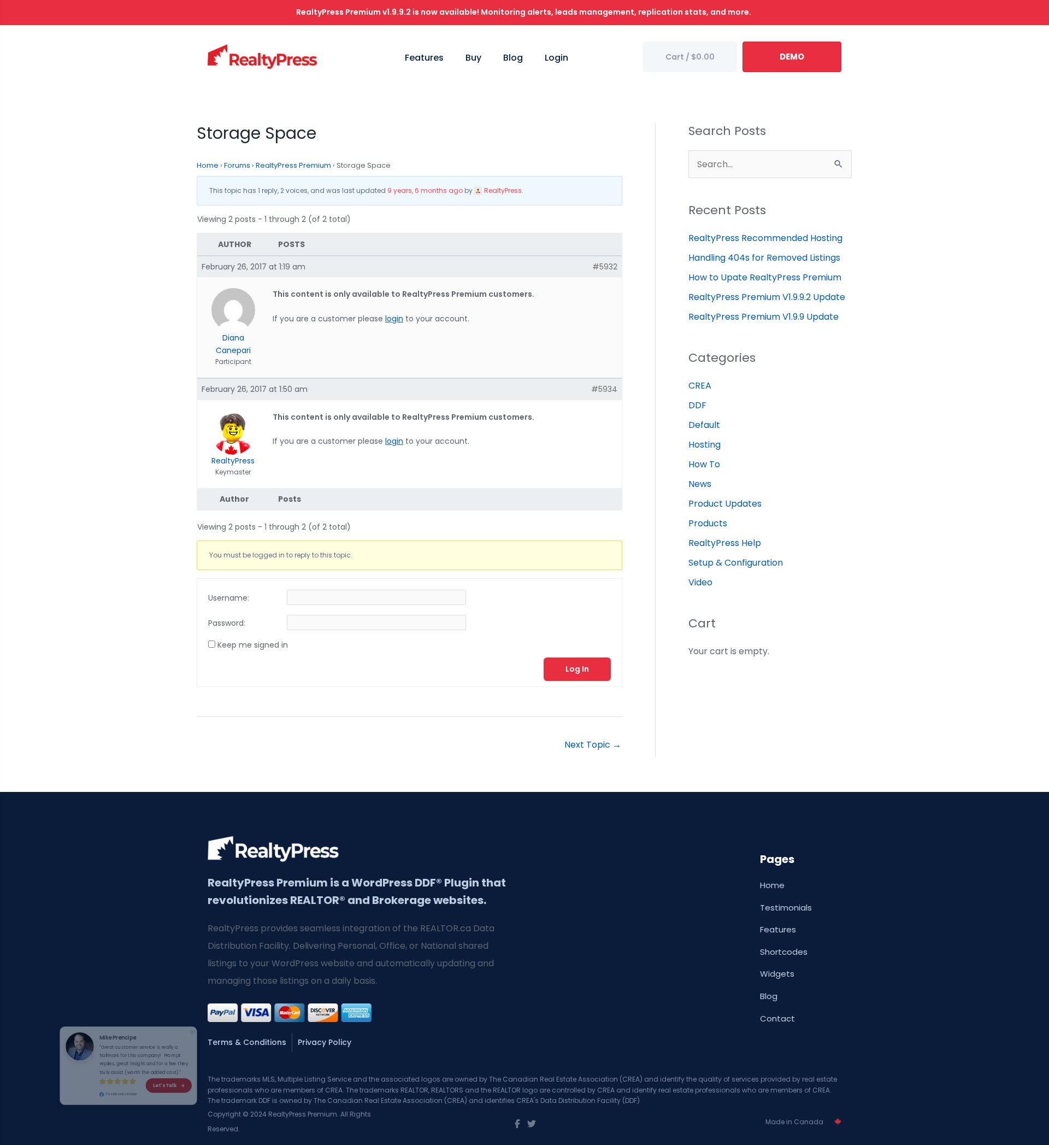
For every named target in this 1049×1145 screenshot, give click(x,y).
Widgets (777, 973)
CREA (699, 385)
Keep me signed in (252, 645)
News (699, 484)
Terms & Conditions (247, 1042)
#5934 (604, 389)
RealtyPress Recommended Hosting (765, 238)
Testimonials (786, 907)
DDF (697, 405)
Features (778, 929)
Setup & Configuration (735, 562)
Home (208, 165)
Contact (777, 1018)
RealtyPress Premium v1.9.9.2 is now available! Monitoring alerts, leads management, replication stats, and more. (524, 12)
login (394, 318)
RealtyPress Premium (293, 165)
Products (707, 523)
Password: (226, 623)
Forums (237, 165)
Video (700, 582)
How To (704, 464)
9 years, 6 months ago (425, 190)
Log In (577, 668)
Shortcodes (784, 952)
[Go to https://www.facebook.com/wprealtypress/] (517, 1124)
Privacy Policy (324, 1042)
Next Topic (592, 744)
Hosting (704, 444)
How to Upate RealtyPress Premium (764, 277)
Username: (228, 598)
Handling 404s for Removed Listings (764, 257)
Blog (768, 996)
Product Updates (725, 503)
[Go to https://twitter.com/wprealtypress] (531, 1124)
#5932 (604, 266)
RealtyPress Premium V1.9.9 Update (763, 316)
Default (704, 425)
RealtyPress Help (724, 543)
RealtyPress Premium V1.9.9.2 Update (766, 297)
